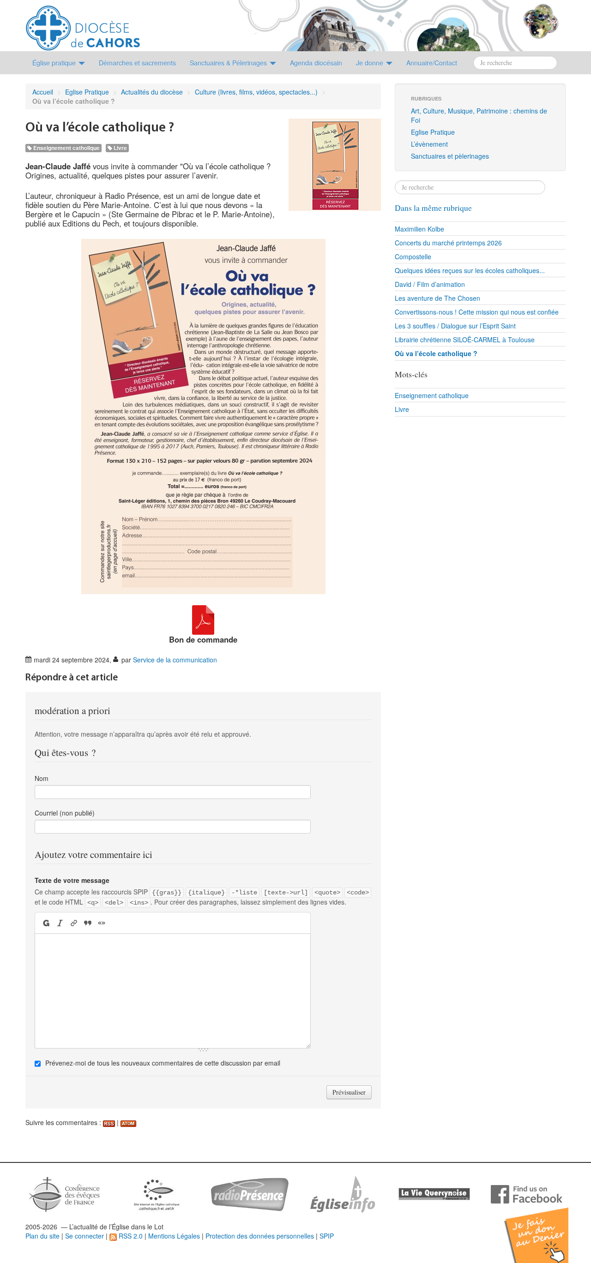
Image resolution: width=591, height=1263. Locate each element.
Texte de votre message (72, 880)
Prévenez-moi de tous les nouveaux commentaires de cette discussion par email (162, 1062)
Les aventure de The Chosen (437, 298)
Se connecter (84, 1235)
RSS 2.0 (130, 1235)
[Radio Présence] (250, 1193)
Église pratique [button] (55, 62)
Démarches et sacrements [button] (137, 62)
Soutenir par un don (545, 1228)
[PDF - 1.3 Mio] (203, 618)
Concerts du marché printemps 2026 (448, 242)
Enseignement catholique (66, 148)
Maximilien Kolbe (419, 228)
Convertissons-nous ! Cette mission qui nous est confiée (477, 311)
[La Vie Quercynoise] (434, 1193)
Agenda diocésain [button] (316, 62)
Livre (119, 148)
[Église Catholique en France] (64, 1193)
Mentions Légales (174, 1235)
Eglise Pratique (87, 91)
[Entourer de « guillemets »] (102, 922)
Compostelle (413, 256)
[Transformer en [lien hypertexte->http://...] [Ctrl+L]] (74, 922)
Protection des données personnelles (259, 1235)
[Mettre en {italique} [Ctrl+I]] (60, 922)
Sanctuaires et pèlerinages (450, 156)
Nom (41, 778)
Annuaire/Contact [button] (431, 62)
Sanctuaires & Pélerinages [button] (229, 62)
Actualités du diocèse (152, 91)
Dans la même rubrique (433, 208)
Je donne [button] (370, 62)
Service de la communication (175, 659)
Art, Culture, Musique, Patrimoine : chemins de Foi (479, 115)
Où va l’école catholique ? (436, 353)
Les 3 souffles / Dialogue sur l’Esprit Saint (455, 325)
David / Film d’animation (430, 284)
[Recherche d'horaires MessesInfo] (341, 1193)
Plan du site (42, 1235)
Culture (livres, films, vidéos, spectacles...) (256, 91)
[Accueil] (82, 24)
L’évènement (429, 144)
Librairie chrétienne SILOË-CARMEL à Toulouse (465, 339)
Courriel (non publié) (65, 812)
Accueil (42, 91)
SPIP (327, 1235)
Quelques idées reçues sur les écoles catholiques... (470, 270)
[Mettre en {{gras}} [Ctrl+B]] (45, 922)
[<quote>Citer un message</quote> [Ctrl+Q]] (88, 922)
